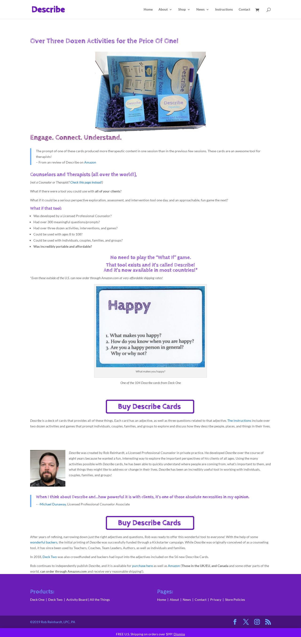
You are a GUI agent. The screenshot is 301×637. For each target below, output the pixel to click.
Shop (182, 9)
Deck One (37, 600)
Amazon (90, 162)
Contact (244, 9)
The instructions (239, 420)
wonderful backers (43, 542)
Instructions (224, 9)
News (200, 9)
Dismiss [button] (179, 634)
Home (148, 9)
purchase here (142, 566)
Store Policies (235, 600)
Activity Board (76, 600)
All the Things (100, 600)
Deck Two (50, 557)
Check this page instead (85, 182)
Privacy (215, 600)
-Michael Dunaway (52, 504)
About (163, 9)
